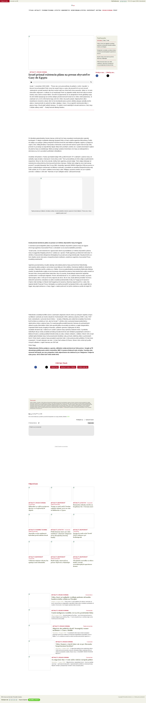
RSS (2, 697)
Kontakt (10, 697)
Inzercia (6, 697)
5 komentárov (76, 558)
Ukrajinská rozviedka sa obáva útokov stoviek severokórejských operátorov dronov (106, 51)
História (98, 10)
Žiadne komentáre (55, 504)
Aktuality (37, 10)
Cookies (19, 697)
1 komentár (89, 503)
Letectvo (57, 10)
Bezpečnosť (91, 10)
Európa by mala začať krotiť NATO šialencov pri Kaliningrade (105, 69)
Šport (115, 10)
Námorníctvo (65, 10)
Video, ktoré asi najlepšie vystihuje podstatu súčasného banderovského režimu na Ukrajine (106, 45)
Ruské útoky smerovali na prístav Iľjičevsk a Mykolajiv (105, 57)
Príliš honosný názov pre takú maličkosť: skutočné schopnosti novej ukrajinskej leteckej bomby (105, 63)
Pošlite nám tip (82, 367)
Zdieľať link (54, 367)
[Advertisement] (73, 23)
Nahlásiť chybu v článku (68, 367)
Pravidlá (15, 697)
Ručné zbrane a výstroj (78, 10)
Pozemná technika (47, 10)
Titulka (31, 10)
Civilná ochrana (107, 10)
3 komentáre (89, 610)
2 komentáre (32, 504)
